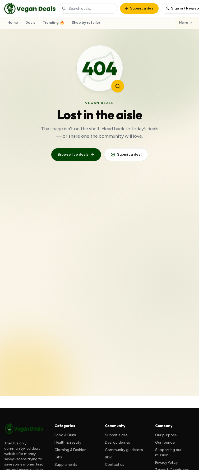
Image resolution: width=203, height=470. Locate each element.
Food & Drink (65, 435)
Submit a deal (129, 154)
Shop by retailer (86, 22)
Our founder (165, 442)
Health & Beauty (67, 442)
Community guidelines (124, 450)
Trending (53, 22)
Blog (109, 457)
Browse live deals (73, 154)
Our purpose (166, 435)
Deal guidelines (117, 442)
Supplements (65, 464)
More (183, 23)
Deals (30, 22)
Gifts (58, 457)
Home (12, 22)
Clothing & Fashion (70, 450)
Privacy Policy (166, 462)
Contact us (114, 464)
